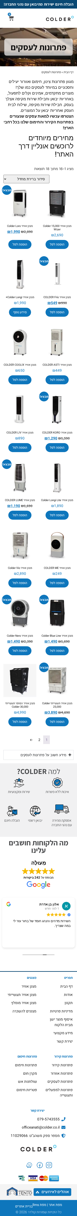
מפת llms (39, 1204)
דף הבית (69, 72)
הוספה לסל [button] (57, 244)
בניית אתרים (24, 1206)
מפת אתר (55, 1204)
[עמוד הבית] (38, 1148)
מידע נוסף (20, 312)
